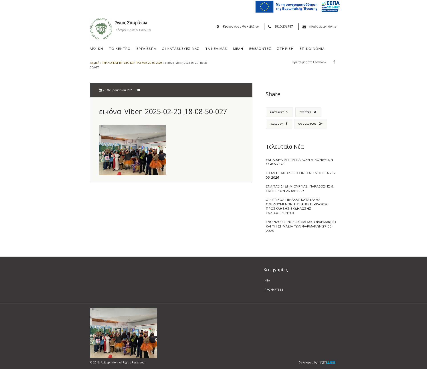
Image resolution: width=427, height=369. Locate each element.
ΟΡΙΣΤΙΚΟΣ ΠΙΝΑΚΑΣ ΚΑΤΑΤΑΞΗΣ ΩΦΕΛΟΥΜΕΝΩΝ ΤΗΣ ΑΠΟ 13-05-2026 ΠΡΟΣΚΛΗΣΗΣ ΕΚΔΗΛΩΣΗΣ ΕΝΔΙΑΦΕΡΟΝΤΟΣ (297, 206)
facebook (277, 123)
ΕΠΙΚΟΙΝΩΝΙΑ (312, 48)
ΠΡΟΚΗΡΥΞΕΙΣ (274, 289)
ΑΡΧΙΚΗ (96, 48)
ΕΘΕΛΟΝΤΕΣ (260, 48)
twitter (305, 112)
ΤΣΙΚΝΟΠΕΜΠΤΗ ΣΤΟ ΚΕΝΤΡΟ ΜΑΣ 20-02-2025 (132, 63)
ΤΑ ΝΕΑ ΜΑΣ (216, 48)
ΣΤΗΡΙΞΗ (285, 48)
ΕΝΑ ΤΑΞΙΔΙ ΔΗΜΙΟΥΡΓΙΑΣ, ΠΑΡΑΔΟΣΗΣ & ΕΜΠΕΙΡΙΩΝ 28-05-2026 (300, 188)
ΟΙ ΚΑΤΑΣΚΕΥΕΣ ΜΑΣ (180, 48)
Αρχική (94, 63)
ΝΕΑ (267, 280)
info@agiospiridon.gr (323, 26)
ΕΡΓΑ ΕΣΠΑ (146, 48)
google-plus (307, 123)
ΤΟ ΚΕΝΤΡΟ (120, 48)
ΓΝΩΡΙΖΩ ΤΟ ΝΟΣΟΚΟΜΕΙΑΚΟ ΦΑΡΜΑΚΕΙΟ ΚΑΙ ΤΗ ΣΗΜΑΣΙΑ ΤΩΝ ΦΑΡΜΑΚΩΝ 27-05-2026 (301, 226)
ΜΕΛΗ (238, 48)
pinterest (277, 112)
